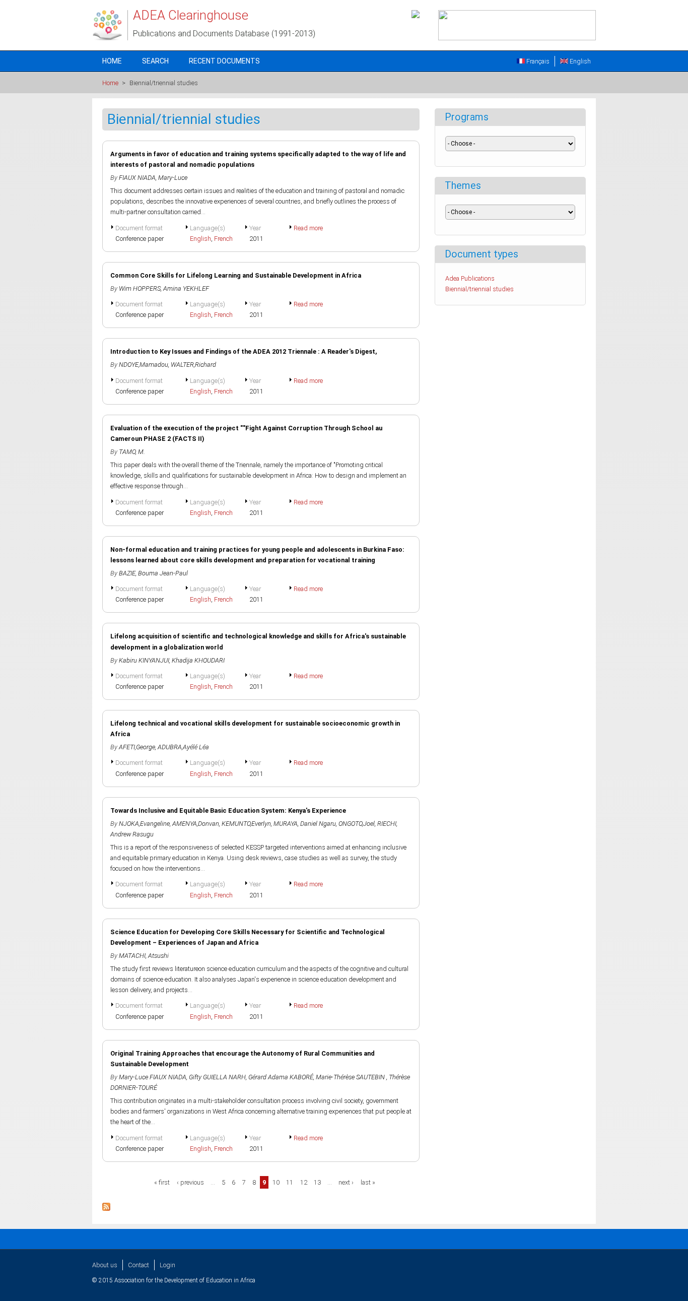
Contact (138, 1265)
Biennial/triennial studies (479, 289)
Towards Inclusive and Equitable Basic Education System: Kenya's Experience (228, 810)
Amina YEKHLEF (187, 288)
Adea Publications (470, 278)
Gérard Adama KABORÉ (280, 1077)
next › (346, 1182)
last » (368, 1182)
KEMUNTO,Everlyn (246, 823)
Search (155, 61)
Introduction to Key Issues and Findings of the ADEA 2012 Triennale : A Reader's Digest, (243, 351)
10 (276, 1182)
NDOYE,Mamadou (143, 364)
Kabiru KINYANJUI (144, 660)
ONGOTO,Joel (356, 823)
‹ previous (190, 1182)
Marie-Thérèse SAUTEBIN (351, 1077)
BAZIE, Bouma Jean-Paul (153, 573)
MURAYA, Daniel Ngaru (304, 823)
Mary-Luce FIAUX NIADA (152, 1077)
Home (112, 61)
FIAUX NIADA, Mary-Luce (153, 177)
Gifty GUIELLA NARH (217, 1077)
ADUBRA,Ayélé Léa (183, 747)
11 (289, 1182)
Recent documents (224, 61)
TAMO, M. (132, 452)
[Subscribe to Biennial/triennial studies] (106, 1208)
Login (167, 1265)
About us (104, 1265)
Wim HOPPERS (140, 288)
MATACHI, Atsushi (144, 955)
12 (303, 1182)
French (223, 238)
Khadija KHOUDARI (198, 660)
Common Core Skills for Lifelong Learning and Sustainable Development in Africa (235, 275)
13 (317, 1182)
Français (537, 61)
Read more (308, 228)
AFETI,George (137, 747)
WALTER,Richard (193, 364)
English (579, 61)
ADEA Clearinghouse (190, 15)
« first (162, 1182)
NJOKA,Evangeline (144, 823)
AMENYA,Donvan (195, 823)
